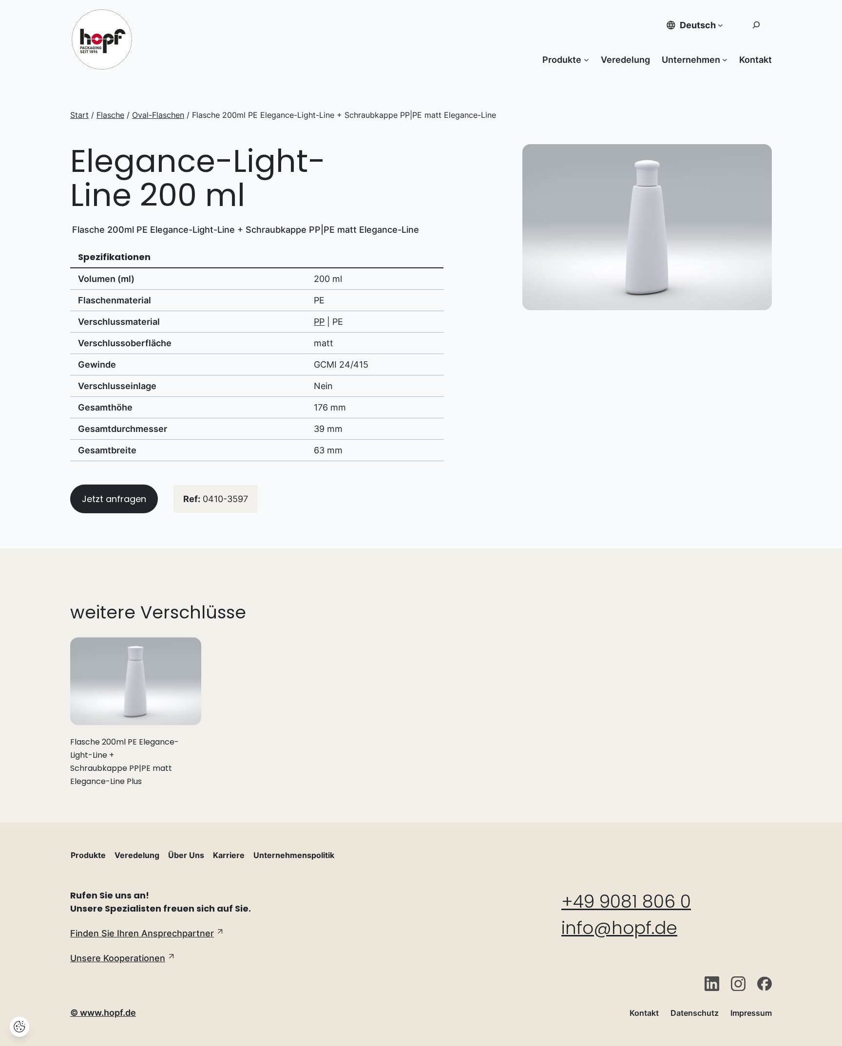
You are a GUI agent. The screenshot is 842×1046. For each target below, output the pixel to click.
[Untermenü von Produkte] (586, 59)
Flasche (110, 115)
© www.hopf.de (103, 1013)
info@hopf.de (619, 927)
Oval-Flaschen (158, 115)
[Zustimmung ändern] (19, 1027)
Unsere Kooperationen (117, 958)
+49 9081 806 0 (626, 901)
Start (79, 115)
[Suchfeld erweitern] (756, 25)
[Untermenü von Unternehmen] (724, 59)
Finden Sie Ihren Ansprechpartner (142, 933)
